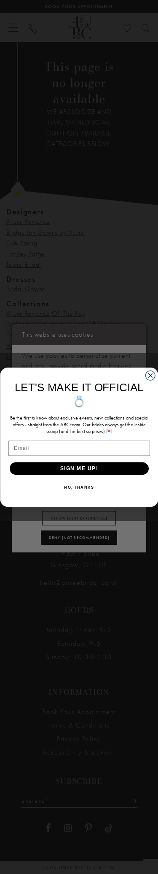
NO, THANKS (79, 487)
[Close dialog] (150, 375)
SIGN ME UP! (79, 468)
